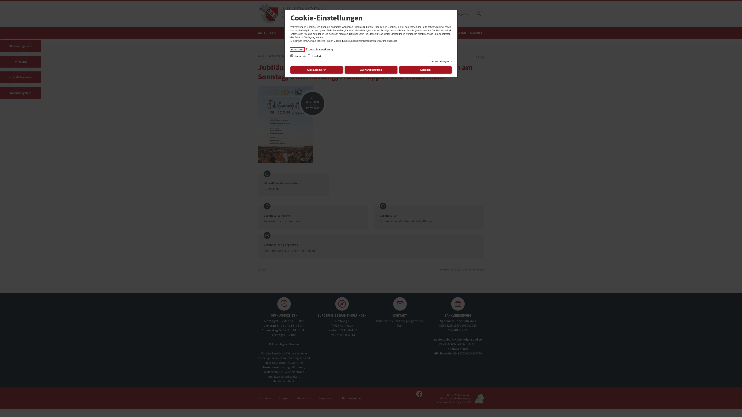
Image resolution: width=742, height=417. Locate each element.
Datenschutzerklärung (319, 49)
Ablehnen (425, 70)
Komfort (316, 56)
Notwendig (300, 56)
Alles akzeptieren (316, 70)
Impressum (297, 49)
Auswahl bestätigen (371, 70)
